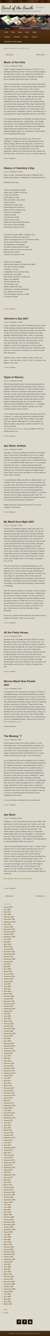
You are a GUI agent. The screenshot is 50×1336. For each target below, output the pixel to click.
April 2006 (7, 1301)
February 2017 (9, 1103)
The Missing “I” (13, 736)
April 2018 (7, 1083)
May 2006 (7, 1299)
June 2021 (7, 1016)
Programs (7, 37)
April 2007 (7, 1271)
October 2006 (8, 1286)
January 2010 (8, 1190)
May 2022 (7, 989)
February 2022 (9, 996)
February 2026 (9, 917)
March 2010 (8, 1185)
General (12, 158)
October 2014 (8, 1135)
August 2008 (8, 1232)
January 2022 (8, 999)
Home (6, 32)
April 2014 (7, 1145)
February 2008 (9, 1247)
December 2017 (9, 1093)
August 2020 (8, 1036)
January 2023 (8, 974)
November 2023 (9, 954)
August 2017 (8, 1098)
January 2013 (8, 1157)
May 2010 (7, 1180)
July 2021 (7, 1013)
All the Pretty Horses (16, 632)
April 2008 (7, 1242)
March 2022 (8, 994)
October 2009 (8, 1197)
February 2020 (9, 1043)
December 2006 (9, 1281)
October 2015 (8, 1115)
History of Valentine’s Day (19, 168)
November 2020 (9, 1028)
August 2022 (8, 981)
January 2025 (8, 927)
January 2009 (8, 1219)
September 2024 (9, 936)
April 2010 (7, 1182)
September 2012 (9, 1162)
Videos (34, 32)
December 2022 (9, 976)
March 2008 (8, 1244)
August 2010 (8, 1177)
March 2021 (8, 1021)
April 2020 (7, 1041)
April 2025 (7, 924)
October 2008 (8, 1227)
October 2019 (8, 1048)
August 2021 (8, 1011)
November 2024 (9, 932)
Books (20, 32)
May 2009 (7, 1209)
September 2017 (9, 1095)
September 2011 (9, 1167)
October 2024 (8, 934)
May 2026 (7, 912)
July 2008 (7, 1234)
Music (27, 32)
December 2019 (9, 1046)
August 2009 (8, 1202)
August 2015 (8, 1120)
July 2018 (7, 1078)
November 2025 (9, 919)
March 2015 (8, 1130)
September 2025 (9, 922)
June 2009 (7, 1207)
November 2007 (9, 1254)
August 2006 (8, 1291)
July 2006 (7, 1294)
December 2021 (9, 1001)
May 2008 (7, 1239)
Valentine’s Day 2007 (16, 318)
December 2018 (9, 1068)
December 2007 (9, 1252)
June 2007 (7, 1267)
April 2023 (7, 969)
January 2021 (8, 1026)
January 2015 (8, 1133)
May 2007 (7, 1269)
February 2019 (9, 1063)
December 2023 (9, 951)
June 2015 (7, 1125)
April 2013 (7, 1152)
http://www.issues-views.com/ (14, 429)
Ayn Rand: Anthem (15, 445)
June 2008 (7, 1237)
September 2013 (9, 1147)
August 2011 (8, 1170)
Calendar (17, 37)
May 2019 (7, 1058)
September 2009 (9, 1200)
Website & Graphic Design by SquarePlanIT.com (25, 1333)
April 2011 (7, 1172)
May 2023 (7, 966)
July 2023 (7, 964)
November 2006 (9, 1284)
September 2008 (9, 1229)
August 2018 (8, 1075)
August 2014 (8, 1140)
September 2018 (9, 1073)
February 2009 (9, 1217)
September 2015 (9, 1118)
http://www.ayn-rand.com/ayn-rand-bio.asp (18, 878)
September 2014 (9, 1137)
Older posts (8, 55)
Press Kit (34, 37)
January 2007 (8, 1279)
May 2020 (7, 1038)
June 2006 (7, 1296)
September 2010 (9, 1175)
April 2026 (7, 914)
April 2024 (7, 944)
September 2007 (9, 1259)
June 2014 (7, 1143)
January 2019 (8, 1066)
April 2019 (7, 1061)
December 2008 (9, 1222)
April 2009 (7, 1212)
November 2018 (9, 1071)
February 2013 (9, 1155)
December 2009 (9, 1192)
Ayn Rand (9, 814)
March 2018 (8, 1085)
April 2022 (7, 991)
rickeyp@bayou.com (14, 721)
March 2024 (8, 946)
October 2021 (8, 1006)
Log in (6, 1312)
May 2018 (7, 1080)
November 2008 (9, 1224)
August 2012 (8, 1165)
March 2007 (8, 1274)
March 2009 (8, 1214)
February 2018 (9, 1088)
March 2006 (8, 1304)
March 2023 (8, 971)
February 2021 (9, 1023)
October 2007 (8, 1257)
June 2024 (7, 939)
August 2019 (8, 1053)
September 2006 (9, 1289)
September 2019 (9, 1051)
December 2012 (9, 1160)
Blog (13, 32)
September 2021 (9, 1008)
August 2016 (8, 1108)
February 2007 (9, 1276)
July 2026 (7, 909)
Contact (25, 37)
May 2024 (7, 942)
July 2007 (7, 1264)
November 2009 (9, 1195)
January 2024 (8, 949)
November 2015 (9, 1113)
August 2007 (8, 1262)
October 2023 (8, 956)
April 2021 (7, 1018)
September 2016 (9, 1105)
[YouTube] (30, 1321)
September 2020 (9, 1033)
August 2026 (8, 907)
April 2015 (7, 1128)
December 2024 (9, 929)
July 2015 (7, 1123)
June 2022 (7, 986)
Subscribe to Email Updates (13, 41)
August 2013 (8, 1150)
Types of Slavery (13, 377)
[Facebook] (19, 1321)
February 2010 (9, 1187)
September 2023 (9, 959)
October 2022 (8, 979)
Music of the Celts (14, 62)
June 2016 (7, 1110)
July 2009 (7, 1205)
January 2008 (8, 1249)
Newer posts (41, 55)
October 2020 (8, 1031)
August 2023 (8, 961)
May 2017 (7, 1100)
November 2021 (9, 1004)
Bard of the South (17, 7)
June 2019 (7, 1056)
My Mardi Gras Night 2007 (19, 521)
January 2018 (8, 1090)
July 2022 (7, 984)
